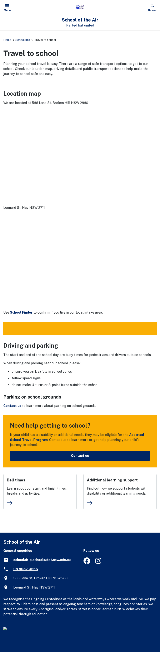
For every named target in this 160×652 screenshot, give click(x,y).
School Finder (21, 312)
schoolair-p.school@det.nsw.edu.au (42, 560)
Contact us (12, 406)
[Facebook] (86, 563)
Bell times (16, 480)
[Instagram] (98, 563)
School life (22, 40)
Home (7, 40)
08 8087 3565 (25, 569)
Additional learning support (112, 480)
